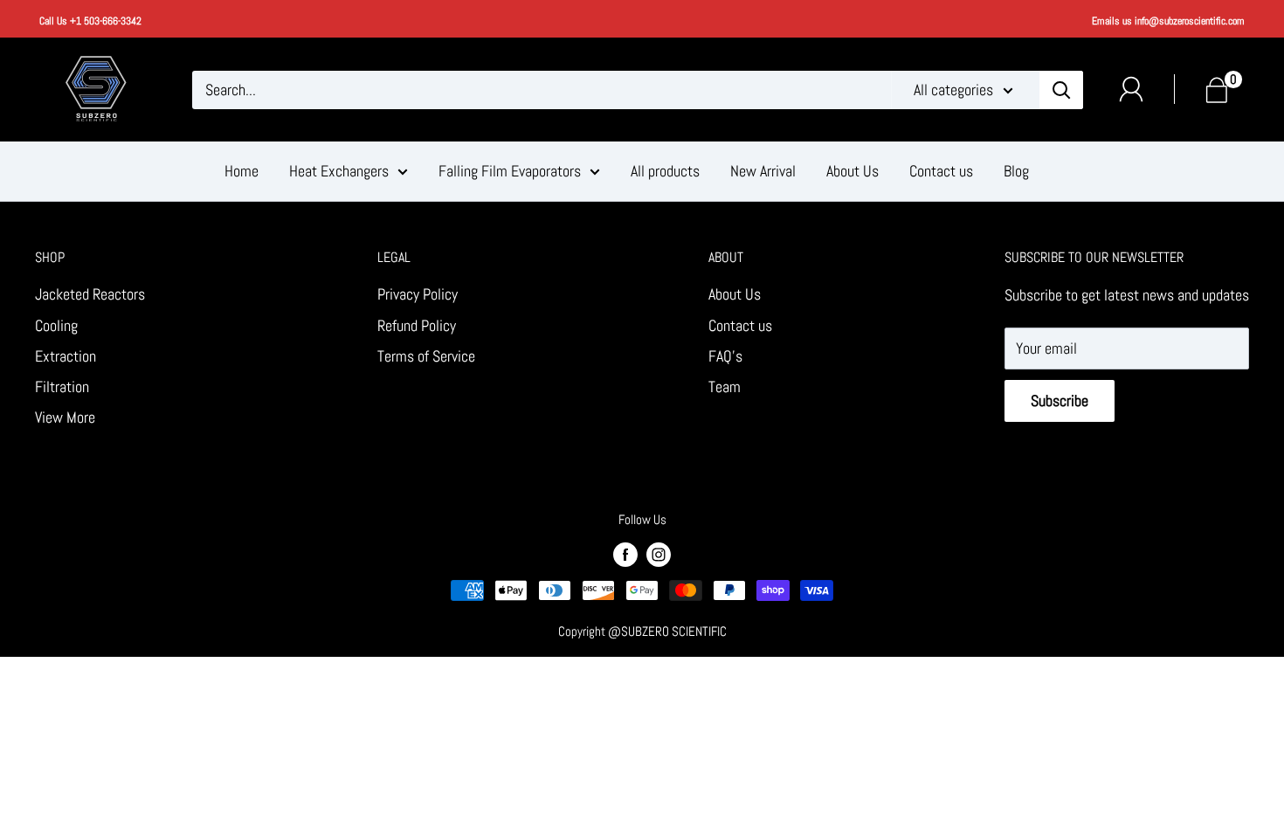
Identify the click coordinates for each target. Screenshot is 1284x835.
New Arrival (763, 171)
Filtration (62, 386)
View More (65, 417)
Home (241, 171)
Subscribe (1059, 400)
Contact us (941, 171)
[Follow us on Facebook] (625, 553)
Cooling (56, 325)
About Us (852, 171)
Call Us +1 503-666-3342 (90, 21)
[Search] (1061, 90)
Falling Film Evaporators (509, 171)
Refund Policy (416, 325)
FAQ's (725, 356)
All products (665, 171)
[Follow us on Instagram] (658, 553)
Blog (1016, 171)
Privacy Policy (417, 294)
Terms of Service (426, 356)
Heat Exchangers (339, 171)
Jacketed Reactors (90, 294)
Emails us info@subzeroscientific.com (1168, 21)
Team (724, 386)
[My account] (1131, 89)
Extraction (65, 356)
